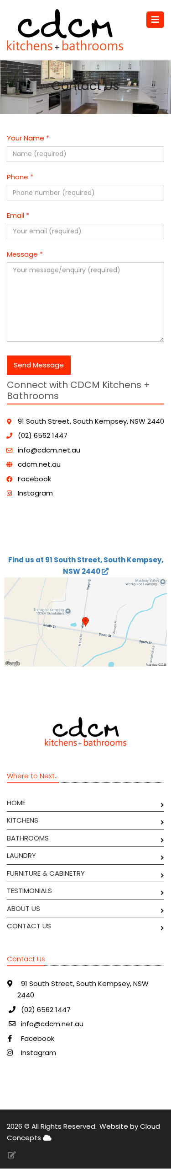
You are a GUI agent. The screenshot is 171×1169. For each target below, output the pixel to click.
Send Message (39, 365)
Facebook (34, 479)
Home (16, 803)
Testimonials (29, 890)
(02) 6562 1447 (42, 435)
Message (25, 254)
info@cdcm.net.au (49, 450)
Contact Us (29, 926)
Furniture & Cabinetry (46, 873)
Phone (20, 177)
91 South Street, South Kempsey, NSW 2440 (91, 421)
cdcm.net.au (39, 464)
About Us (23, 908)
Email (18, 215)
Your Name (28, 138)
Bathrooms (28, 838)
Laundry (21, 855)
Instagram (35, 493)
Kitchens (22, 820)
